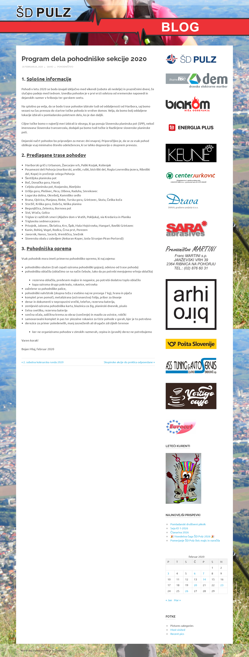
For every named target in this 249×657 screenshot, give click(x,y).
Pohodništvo (65, 66)
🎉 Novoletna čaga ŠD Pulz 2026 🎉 (192, 536)
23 (221, 585)
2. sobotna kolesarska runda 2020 (43, 362)
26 (186, 591)
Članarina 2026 (179, 532)
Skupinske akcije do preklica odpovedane (128, 362)
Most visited (177, 629)
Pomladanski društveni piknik (188, 524)
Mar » (177, 600)
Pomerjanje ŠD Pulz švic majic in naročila (195, 540)
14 (204, 579)
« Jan (169, 600)
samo (50, 66)
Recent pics (177, 633)
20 (195, 585)
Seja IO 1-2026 (179, 528)
